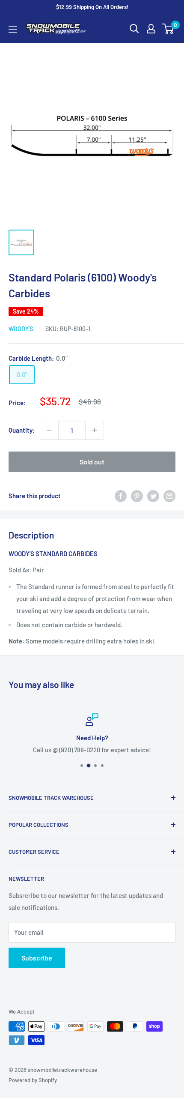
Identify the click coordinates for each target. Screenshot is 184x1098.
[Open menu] (13, 29)
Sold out (92, 462)
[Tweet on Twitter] (153, 495)
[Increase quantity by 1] (95, 430)
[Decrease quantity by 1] (49, 430)
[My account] (151, 28)
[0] (168, 29)
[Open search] (134, 28)
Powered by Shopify (33, 1080)
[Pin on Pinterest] (137, 495)
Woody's (21, 328)
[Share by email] (169, 495)
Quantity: (22, 430)
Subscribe (36, 958)
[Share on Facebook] (121, 495)
